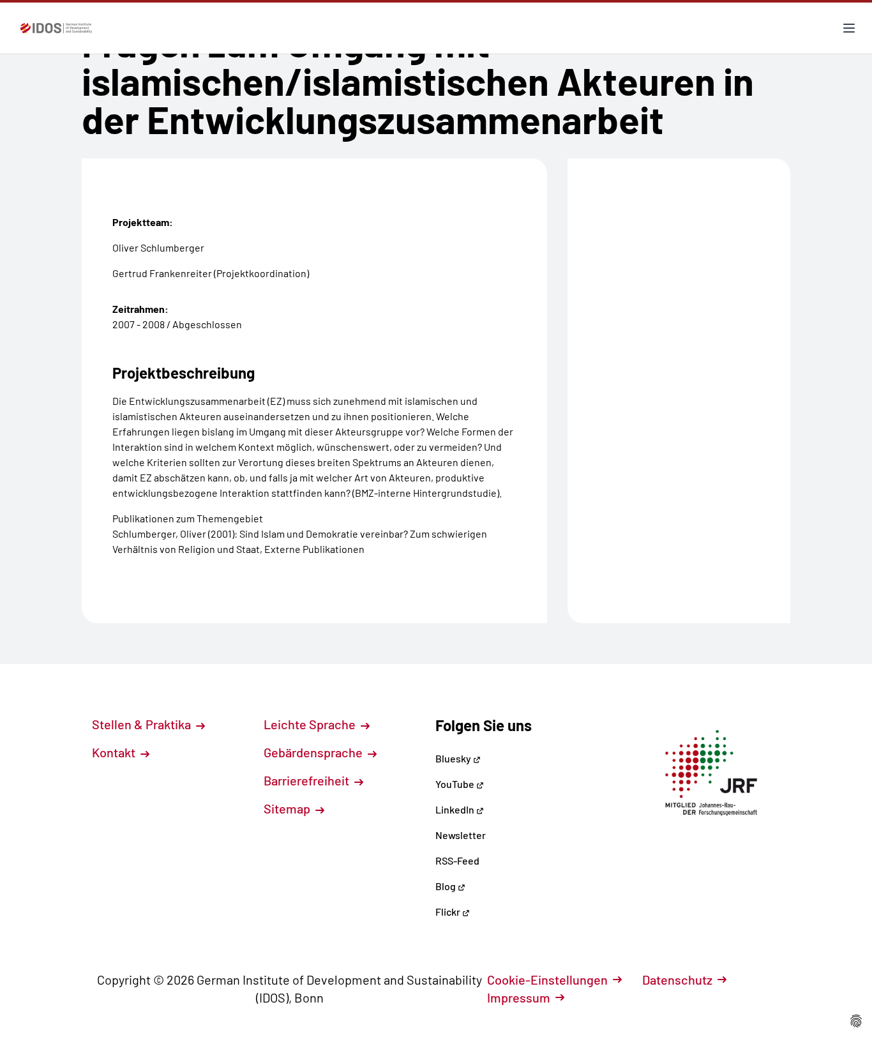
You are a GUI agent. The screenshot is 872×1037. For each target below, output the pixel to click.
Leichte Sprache (311, 724)
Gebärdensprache (314, 752)
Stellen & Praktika (142, 724)
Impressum (518, 997)
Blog (446, 886)
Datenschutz (677, 979)
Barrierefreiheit (308, 780)
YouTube (455, 784)
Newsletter (460, 835)
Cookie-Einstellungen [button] (547, 979)
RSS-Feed (457, 860)
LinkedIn (455, 809)
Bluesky (454, 758)
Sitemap (288, 808)
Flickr (448, 911)
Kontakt (115, 752)
